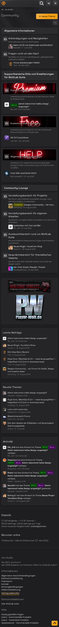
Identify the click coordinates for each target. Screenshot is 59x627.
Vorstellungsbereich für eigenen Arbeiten (27, 215)
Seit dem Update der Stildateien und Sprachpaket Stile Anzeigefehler (31, 424)
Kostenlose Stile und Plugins (25, 123)
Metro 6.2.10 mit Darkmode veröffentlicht (33, 45)
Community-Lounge (16, 188)
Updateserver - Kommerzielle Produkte (20, 623)
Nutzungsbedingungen (12, 586)
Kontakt (5, 584)
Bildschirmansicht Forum (19, 416)
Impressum (6, 581)
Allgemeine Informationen (19, 30)
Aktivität (8, 441)
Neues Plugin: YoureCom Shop (27, 246)
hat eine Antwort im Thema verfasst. (31, 450)
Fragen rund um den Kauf (23, 53)
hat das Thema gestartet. (29, 487)
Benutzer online (10, 534)
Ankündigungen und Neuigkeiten (28, 38)
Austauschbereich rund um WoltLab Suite (29, 235)
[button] (55, 22)
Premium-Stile (17, 90)
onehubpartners (38, 526)
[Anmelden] (48, 3)
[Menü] (55, 3)
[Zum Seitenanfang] (55, 623)
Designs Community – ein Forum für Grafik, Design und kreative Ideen (40, 204)
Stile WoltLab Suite (10, 603)
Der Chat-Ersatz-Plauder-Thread (29, 267)
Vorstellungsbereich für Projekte (27, 195)
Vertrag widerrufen (10, 593)
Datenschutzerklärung (12, 578)
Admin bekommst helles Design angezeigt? (27, 338)
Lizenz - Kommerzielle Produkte (16, 617)
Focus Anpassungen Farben (26, 62)
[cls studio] (3, 3)
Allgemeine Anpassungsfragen (26, 156)
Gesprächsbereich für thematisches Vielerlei (29, 256)
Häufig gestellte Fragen (12, 614)
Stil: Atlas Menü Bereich (18, 352)
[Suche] (41, 3)
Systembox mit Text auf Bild (26, 225)
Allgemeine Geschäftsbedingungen (18, 575)
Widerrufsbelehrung (10, 589)
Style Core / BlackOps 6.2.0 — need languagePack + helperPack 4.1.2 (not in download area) (31, 360)
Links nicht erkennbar (18, 409)
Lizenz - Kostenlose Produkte (15, 620)
